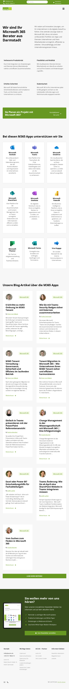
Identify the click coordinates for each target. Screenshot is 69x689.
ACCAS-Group (61, 682)
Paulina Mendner (12, 432)
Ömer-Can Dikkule (12, 314)
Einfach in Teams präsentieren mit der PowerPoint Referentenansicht (16, 424)
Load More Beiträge (34, 576)
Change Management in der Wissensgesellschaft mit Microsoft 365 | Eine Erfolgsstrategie (50, 425)
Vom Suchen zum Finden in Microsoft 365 (16, 541)
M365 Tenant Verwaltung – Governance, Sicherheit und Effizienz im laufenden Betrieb (17, 368)
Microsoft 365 (24, 297)
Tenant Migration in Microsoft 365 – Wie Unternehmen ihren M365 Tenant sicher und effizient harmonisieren (49, 368)
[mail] (4, 682)
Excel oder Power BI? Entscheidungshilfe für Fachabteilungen (17, 484)
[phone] (7, 682)
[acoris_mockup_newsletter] (12, 603)
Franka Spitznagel (46, 316)
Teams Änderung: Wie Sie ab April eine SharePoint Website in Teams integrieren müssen (50, 486)
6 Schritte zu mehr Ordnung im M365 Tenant (15, 307)
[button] (26, 664)
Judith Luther (11, 491)
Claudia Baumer (45, 435)
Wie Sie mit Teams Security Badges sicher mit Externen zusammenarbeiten (51, 308)
